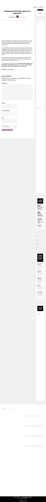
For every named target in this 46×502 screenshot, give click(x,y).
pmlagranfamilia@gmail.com (40, 227)
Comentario (5, 83)
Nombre (3, 103)
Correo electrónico (6, 110)
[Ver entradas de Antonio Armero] (17, 16)
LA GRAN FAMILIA (9, 2)
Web (3, 118)
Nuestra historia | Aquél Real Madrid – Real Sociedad (40, 267)
